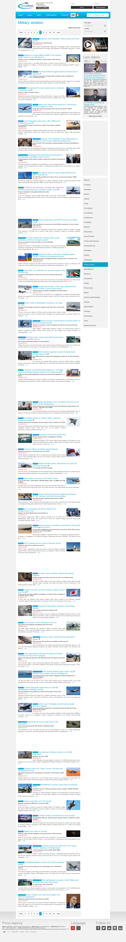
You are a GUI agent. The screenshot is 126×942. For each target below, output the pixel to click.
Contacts (64, 15)
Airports (86, 199)
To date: (86, 28)
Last (58, 32)
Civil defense (88, 213)
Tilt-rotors (87, 311)
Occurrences (88, 278)
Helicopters (88, 250)
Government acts (89, 246)
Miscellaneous (89, 269)
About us (87, 180)
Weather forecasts (90, 325)
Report (86, 292)
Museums (87, 274)
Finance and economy (91, 241)
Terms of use (33, 931)
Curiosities (87, 222)
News (29, 15)
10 (50, 32)
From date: (87, 22)
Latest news (88, 260)
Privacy (27, 931)
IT (78, 928)
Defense (87, 227)
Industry (86, 255)
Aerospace (87, 189)
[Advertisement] (49, 209)
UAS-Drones (88, 316)
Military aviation (89, 264)
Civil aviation (88, 208)
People (86, 283)
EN (73, 928)
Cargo (86, 203)
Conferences (88, 217)
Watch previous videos (95, 116)
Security (86, 302)
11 (54, 32)
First (21, 32)
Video (39, 15)
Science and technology (92, 297)
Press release (88, 288)
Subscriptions (51, 15)
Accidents (87, 185)
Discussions (88, 231)
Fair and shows (89, 236)
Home (20, 15)
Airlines (86, 194)
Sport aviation (88, 306)
